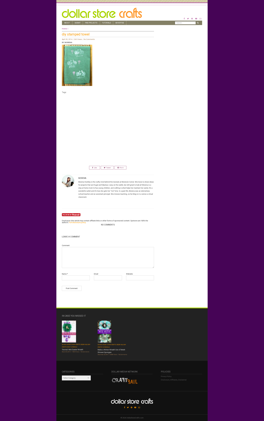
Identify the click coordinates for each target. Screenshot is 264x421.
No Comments (89, 39)
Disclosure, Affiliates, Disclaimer (174, 380)
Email (96, 274)
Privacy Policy (166, 376)
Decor (82, 344)
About (67, 23)
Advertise (119, 23)
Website (129, 274)
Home (64, 29)
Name (65, 274)
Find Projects (91, 23)
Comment (66, 245)
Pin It (121, 168)
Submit (78, 23)
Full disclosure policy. (77, 222)
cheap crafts (75, 344)
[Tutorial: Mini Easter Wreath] (69, 332)
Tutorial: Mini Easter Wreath (72, 350)
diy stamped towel (76, 34)
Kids (68, 347)
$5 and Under (66, 344)
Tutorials (106, 23)
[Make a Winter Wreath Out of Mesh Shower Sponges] (104, 332)
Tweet (108, 168)
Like (95, 168)
